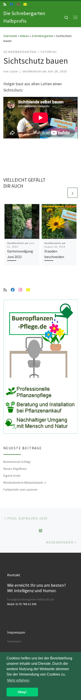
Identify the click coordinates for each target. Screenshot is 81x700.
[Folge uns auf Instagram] (18, 4)
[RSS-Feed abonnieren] (4, 4)
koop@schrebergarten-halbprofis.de (30, 599)
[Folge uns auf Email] (25, 4)
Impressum (14, 641)
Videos (24, 36)
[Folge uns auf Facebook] (11, 4)
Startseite (10, 36)
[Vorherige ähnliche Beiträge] (62, 193)
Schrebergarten (42, 36)
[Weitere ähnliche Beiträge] (73, 193)
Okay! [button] (22, 692)
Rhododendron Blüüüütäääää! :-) (24, 482)
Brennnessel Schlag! (17, 462)
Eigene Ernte (11, 476)
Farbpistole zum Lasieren (20, 489)
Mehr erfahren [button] (18, 680)
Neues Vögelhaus (15, 469)
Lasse (13, 71)
